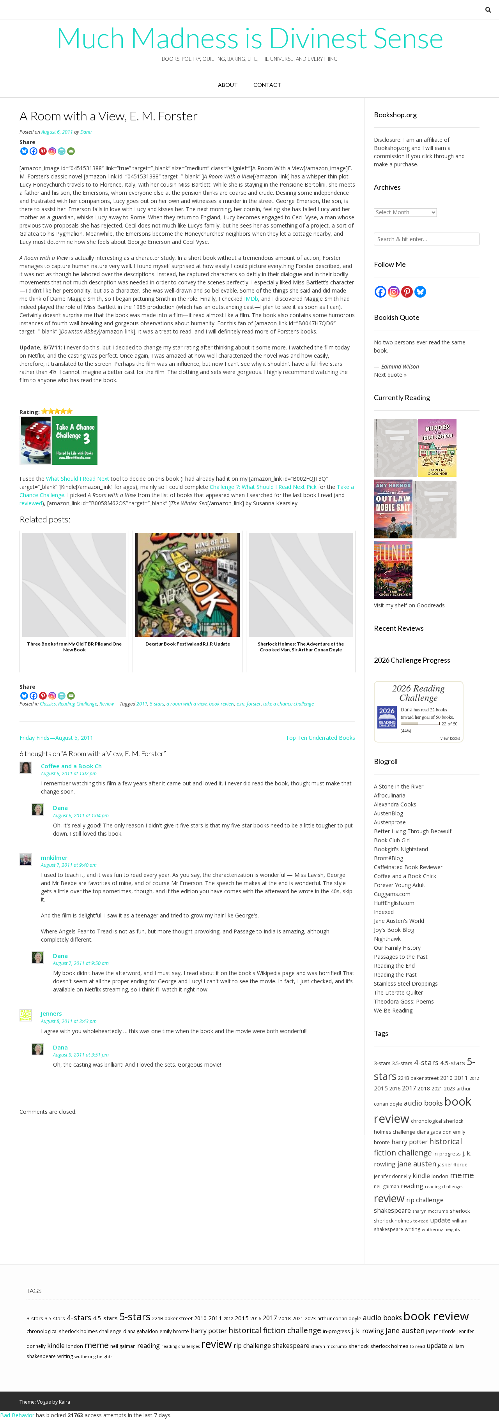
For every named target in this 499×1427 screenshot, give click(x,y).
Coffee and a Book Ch (71, 766)
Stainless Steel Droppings (406, 983)
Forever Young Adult (399, 885)
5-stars (157, 703)
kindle (421, 1175)
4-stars (426, 1062)
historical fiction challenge (418, 1147)
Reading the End (394, 965)
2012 (474, 1078)
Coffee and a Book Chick (405, 876)
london (440, 1176)
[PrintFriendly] (61, 151)
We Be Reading (393, 1010)
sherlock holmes (393, 1220)
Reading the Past (395, 974)
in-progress (447, 1153)
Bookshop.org (392, 148)
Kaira (64, 1402)
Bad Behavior (17, 1415)
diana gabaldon (434, 1132)
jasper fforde (452, 1164)
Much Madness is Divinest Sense (250, 37)
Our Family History (397, 947)
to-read (420, 1221)
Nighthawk (387, 938)
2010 (446, 1077)
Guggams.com (392, 894)
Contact (267, 84)
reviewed (30, 503)
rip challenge (425, 1200)
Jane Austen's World (399, 920)
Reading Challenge (77, 703)
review (389, 1198)
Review (106, 703)
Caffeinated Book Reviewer (408, 867)
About (228, 84)
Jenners (51, 1013)
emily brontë (174, 1331)
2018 (424, 1088)
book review (221, 703)
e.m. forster (249, 703)
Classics (48, 703)
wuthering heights (441, 1229)
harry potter (409, 1142)
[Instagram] (52, 151)
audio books (423, 1103)
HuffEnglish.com (394, 903)
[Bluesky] (24, 151)
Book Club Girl (392, 840)
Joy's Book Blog (394, 929)
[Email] (71, 151)
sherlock (460, 1210)
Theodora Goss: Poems (404, 1001)
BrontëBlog (388, 858)
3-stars (382, 1063)
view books (450, 738)
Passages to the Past (401, 956)
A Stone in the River (398, 786)
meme (462, 1174)
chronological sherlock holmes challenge (74, 1331)
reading (412, 1186)
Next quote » (390, 374)
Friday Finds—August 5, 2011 (56, 737)
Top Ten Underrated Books (320, 737)
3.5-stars (402, 1063)
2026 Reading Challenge (418, 692)
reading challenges (444, 1186)
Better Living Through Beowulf (412, 831)
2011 (141, 703)
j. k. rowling (368, 1330)
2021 (437, 1088)
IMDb (251, 298)
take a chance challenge (288, 703)
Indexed (384, 911)
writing (412, 1229)
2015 (381, 1088)
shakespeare (392, 1210)
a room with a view (186, 703)
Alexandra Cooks (395, 804)
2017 (409, 1087)
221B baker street (418, 1078)
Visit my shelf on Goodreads (409, 605)
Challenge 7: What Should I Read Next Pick (263, 486)
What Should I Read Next (77, 478)
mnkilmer (54, 857)
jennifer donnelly (392, 1176)
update (440, 1220)
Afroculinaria (389, 795)
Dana (86, 132)
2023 (449, 1088)
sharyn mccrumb (430, 1211)
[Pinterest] (43, 151)
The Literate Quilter (398, 992)
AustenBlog (388, 813)
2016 (394, 1088)
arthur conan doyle (339, 1318)
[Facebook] (33, 151)
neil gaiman (386, 1186)
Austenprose (390, 822)
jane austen (416, 1163)
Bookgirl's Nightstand (401, 849)
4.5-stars (452, 1063)
